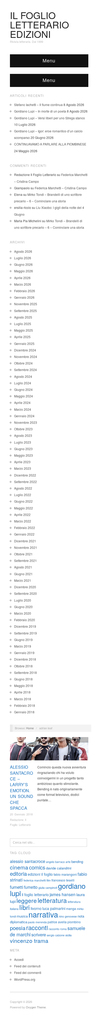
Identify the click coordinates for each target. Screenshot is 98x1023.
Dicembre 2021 (25, 541)
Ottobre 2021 (23, 554)
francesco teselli (62, 880)
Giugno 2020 (23, 606)
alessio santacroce (27, 861)
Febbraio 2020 (24, 620)
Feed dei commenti (27, 972)
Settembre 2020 (25, 593)
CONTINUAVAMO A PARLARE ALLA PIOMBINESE (50, 144)
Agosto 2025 (23, 317)
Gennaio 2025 (24, 343)
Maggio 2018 (23, 685)
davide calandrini (58, 868)
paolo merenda (37, 922)
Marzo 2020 (22, 613)
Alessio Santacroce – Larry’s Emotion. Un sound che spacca (21, 787)
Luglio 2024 (22, 383)
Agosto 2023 (23, 435)
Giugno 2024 (23, 389)
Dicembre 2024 (25, 350)
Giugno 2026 (23, 264)
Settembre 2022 (25, 481)
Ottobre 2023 (23, 429)
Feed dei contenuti (27, 966)
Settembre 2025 (25, 310)
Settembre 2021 (25, 560)
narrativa (43, 914)
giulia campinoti (47, 888)
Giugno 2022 (23, 501)
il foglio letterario (35, 894)
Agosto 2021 (23, 567)
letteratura (52, 900)
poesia (17, 928)
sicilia (68, 935)
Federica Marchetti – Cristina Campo (61, 188)
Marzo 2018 (22, 699)
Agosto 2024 (23, 376)
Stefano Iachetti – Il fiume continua (38, 104)
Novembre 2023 (25, 422)
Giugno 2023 (23, 448)
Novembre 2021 (25, 547)
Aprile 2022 (22, 514)
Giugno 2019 (23, 639)
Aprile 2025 (22, 336)
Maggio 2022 (23, 508)
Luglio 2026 (22, 258)
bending (77, 861)
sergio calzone (56, 935)
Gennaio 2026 (24, 297)
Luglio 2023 (22, 442)
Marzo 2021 (22, 580)
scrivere (38, 934)
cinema (19, 867)
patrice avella (57, 922)
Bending (81, 740)
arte (68, 862)
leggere (26, 900)
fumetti (16, 887)
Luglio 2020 (22, 600)
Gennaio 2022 (24, 534)
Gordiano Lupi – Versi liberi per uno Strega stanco (49, 118)
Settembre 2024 (25, 369)
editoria (18, 873)
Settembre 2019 (25, 633)
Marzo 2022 (22, 521)
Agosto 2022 (23, 488)
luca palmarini (53, 908)
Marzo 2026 (22, 284)
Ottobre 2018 (23, 666)
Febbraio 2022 (24, 527)
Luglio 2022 (22, 494)
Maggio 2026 (23, 271)
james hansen (63, 894)
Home (30, 728)
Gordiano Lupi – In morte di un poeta (40, 111)
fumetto (31, 887)
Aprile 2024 (22, 402)
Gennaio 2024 (24, 416)
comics (37, 867)
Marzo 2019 (22, 646)
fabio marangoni (65, 874)
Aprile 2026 (22, 277)
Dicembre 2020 (25, 587)
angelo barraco (55, 862)
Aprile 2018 (22, 692)
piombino (74, 922)
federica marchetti (35, 880)
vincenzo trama (29, 940)
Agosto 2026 (23, 251)
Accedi (19, 959)
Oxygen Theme (36, 1007)
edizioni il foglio (40, 874)
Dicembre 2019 (25, 626)
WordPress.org (24, 979)
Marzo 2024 (22, 409)
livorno (36, 908)
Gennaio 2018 (24, 712)
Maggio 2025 (23, 330)
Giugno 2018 (23, 679)
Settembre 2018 (25, 672)
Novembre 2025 (25, 304)
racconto (54, 929)
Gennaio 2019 (24, 652)
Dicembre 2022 (25, 475)
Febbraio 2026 (24, 291)
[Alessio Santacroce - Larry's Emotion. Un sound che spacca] (49, 750)
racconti (37, 927)
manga (71, 908)
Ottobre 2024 (23, 363)
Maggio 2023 (23, 455)
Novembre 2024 (25, 356)
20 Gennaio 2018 (21, 814)
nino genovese (68, 916)
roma (63, 929)
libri (24, 907)
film (49, 880)
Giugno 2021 (23, 574)
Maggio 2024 (23, 396)
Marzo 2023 (22, 468)
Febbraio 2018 (24, 705)
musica (22, 916)
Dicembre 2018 (25, 659)
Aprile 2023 (22, 462)
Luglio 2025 (22, 323)
